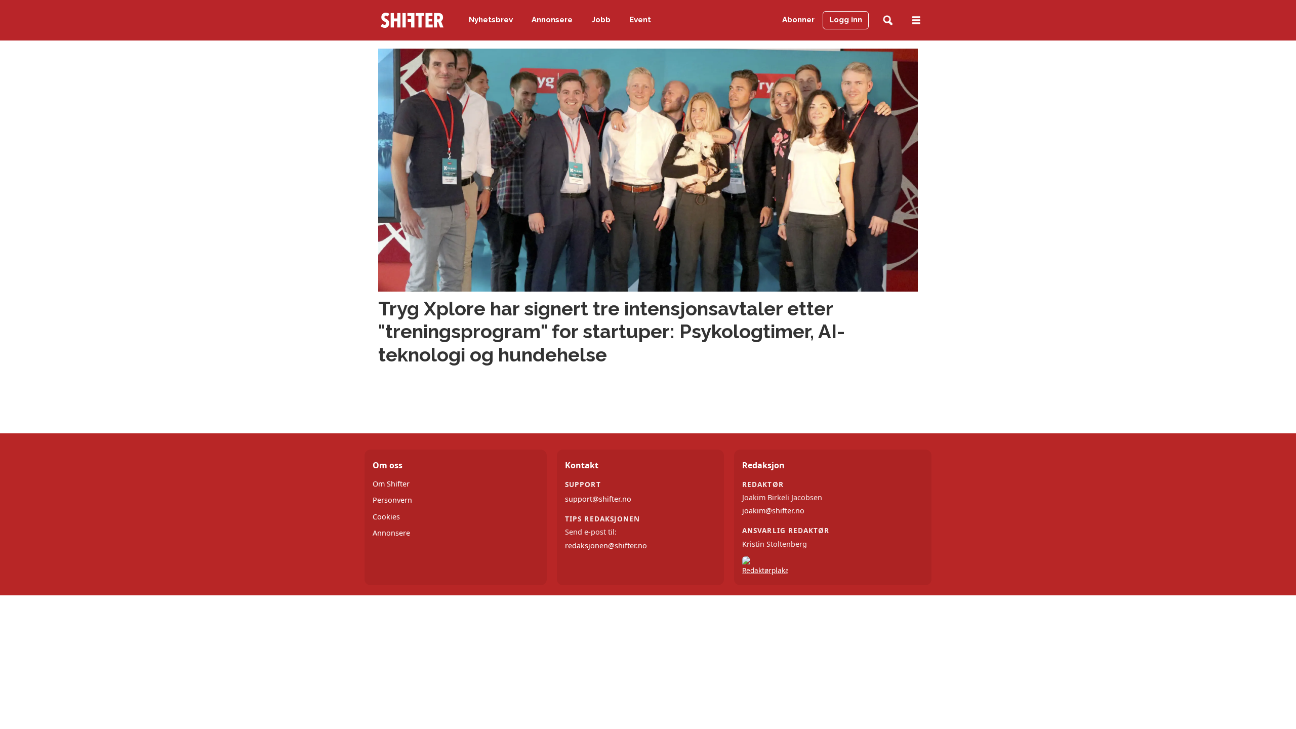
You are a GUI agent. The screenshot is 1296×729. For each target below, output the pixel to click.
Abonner (798, 19)
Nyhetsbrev (491, 19)
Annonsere (552, 19)
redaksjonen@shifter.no (606, 545)
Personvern (392, 500)
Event (640, 19)
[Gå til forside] (412, 20)
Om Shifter (391, 484)
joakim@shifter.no (773, 510)
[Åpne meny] (916, 20)
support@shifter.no (598, 499)
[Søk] (887, 20)
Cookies (386, 516)
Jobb (601, 19)
